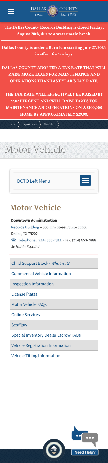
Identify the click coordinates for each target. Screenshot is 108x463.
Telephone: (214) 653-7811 (39, 240)
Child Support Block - (40, 263)
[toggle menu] (11, 11)
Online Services (25, 314)
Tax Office (49, 124)
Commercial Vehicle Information (41, 273)
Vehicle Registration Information (41, 345)
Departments (29, 124)
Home (12, 124)
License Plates (24, 294)
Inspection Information (32, 284)
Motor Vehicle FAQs (29, 304)
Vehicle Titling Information (35, 355)
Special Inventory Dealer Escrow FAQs (46, 335)
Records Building (25, 227)
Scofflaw (19, 325)
